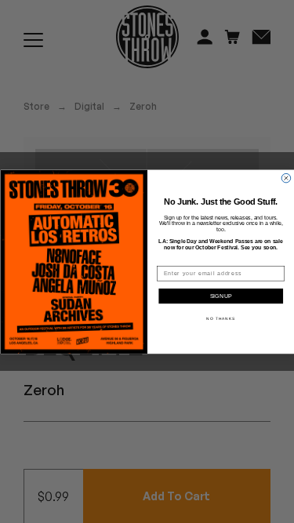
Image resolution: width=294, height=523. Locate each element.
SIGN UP (220, 296)
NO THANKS (220, 318)
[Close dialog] (286, 178)
